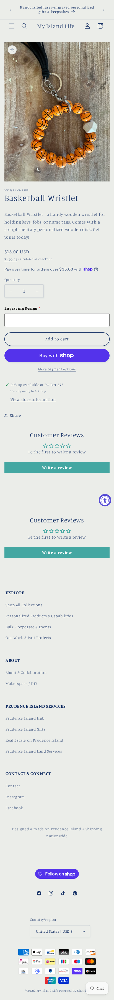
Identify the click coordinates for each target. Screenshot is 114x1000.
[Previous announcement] (10, 10)
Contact (13, 785)
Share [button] (15, 415)
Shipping (10, 259)
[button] (11, 26)
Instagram (15, 796)
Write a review (57, 467)
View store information (33, 399)
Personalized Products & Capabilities (39, 615)
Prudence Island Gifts (25, 729)
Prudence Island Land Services (34, 751)
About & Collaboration (26, 672)
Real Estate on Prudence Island (34, 740)
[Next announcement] (103, 10)
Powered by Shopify (74, 991)
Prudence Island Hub (25, 718)
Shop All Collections (24, 604)
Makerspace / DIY (22, 683)
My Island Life (47, 991)
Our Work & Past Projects (28, 637)
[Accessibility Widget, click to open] (105, 500)
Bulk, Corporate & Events (28, 626)
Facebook (14, 807)
